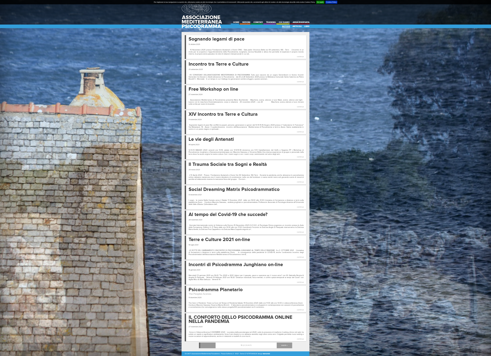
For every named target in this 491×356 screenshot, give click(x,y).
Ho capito (320, 2)
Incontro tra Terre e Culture (219, 64)
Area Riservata (301, 22)
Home (236, 22)
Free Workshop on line (213, 89)
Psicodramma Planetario (216, 290)
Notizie (286, 26)
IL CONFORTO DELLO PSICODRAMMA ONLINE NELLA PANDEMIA (240, 319)
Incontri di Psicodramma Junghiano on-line (236, 265)
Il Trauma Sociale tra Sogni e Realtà (228, 164)
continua (300, 57)
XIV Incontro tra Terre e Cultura (223, 114)
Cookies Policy (331, 2)
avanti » (284, 345)
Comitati (258, 22)
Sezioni (246, 22)
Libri (306, 26)
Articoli (297, 26)
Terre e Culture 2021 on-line (219, 240)
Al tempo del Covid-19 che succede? (228, 215)
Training (271, 22)
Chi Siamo (284, 22)
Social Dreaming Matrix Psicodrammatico (234, 189)
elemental (266, 354)
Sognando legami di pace (216, 39)
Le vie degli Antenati (211, 139)
